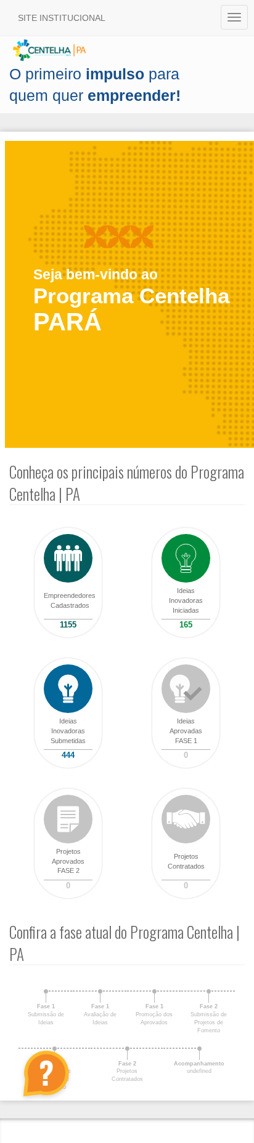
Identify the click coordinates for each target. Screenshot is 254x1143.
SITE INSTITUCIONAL (61, 18)
